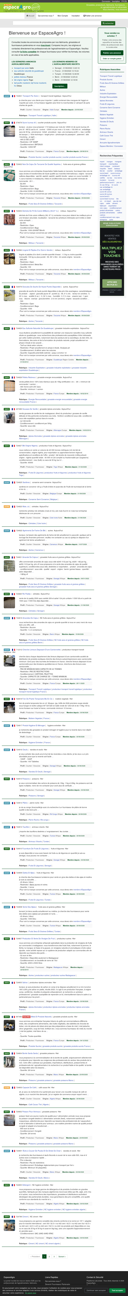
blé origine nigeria (21, 80)
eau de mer (117, 201)
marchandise (113, 164)
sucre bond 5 (104, 196)
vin (101, 201)
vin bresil (107, 201)
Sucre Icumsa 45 (29, 122)
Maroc (56, 1074)
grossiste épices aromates (53, 436)
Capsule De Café (29, 1087)
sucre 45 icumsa (106, 194)
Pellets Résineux (29, 377)
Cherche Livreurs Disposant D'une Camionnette (41, 649)
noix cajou (103, 208)
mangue (109, 161)
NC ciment (40, 1243)
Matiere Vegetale (35, 718)
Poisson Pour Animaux (31, 1111)
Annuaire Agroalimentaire (110, 142)
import (102, 161)
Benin (52, 634)
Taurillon (26, 827)
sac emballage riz (106, 187)
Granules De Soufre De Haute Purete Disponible (41, 286)
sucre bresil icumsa (107, 199)
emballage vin (105, 175)
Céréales (32, 523)
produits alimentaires (107, 212)
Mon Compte (63, 15)
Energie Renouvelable (38, 399)
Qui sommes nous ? (46, 15)
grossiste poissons (44, 1080)
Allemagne (57, 430)
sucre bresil (104, 173)
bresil (110, 168)
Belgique (53, 493)
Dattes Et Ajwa (28, 872)
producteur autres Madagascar (63, 975)
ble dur (102, 171)
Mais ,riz (26, 506)
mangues (118, 161)
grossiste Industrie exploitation (59, 367)
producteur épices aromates (54, 1007)
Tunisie (52, 836)
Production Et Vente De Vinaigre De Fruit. (38, 938)
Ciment (25, 1216)
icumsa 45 (116, 175)
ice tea (109, 178)
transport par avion (21, 68)
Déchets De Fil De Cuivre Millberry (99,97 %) (40, 211)
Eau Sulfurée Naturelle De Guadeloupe (37, 328)
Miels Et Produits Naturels (41, 1016)
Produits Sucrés (35, 157)
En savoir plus (30, 1293)
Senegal (57, 578)
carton (118, 210)
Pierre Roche (34, 819)
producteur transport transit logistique (67, 689)
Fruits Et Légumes (36, 472)
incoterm (103, 180)
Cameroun (53, 544)
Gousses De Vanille (30, 409)
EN (125, 1)
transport (103, 164)
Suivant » (62, 1256)
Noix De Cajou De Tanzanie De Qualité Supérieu (41, 164)
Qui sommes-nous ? (53, 1281)
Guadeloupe (58, 359)
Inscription (116, 1)
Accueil (31, 15)
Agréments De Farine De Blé (34, 530)
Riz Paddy (26, 594)
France (56, 151)
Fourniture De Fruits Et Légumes (35, 848)
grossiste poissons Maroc (63, 1080)
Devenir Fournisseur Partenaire (57, 1284)
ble (117, 199)
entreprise (103, 219)
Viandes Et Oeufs (36, 771)
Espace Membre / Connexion (111, 146)
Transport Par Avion (30, 96)
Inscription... (59, 86)
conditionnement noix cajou (110, 217)
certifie (102, 178)
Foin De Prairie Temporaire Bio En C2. (37, 698)
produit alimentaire (106, 210)
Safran (25, 982)
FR (123, 1)
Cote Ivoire (54, 517)
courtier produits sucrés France (75, 157)
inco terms (118, 178)
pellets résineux (20, 77)
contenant (116, 166)
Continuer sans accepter (96, 1290)
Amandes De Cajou (30, 618)
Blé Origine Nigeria (29, 445)
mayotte (103, 168)
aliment (115, 203)
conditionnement (116, 208)
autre (111, 219)
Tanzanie (57, 198)
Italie (51, 109)
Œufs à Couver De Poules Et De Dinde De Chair (42, 1150)
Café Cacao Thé (35, 1104)
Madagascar (58, 967)
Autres (31, 321)
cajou (102, 203)
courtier (109, 171)
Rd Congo (53, 814)
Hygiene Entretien (36, 742)
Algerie (52, 1098)
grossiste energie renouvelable (60, 399)
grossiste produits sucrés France (77, 1046)
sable (108, 203)
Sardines (26, 482)
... (34, 105)
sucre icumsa (115, 173)
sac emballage (105, 189)
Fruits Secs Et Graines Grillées (41, 203)
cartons (102, 215)
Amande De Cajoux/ (30, 557)
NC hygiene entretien (52, 1209)
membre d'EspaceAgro (82, 193)
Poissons (26, 778)
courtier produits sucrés (52, 157)
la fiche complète (28, 51)
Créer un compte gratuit (112, 58)
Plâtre (25, 802)
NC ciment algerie (53, 1243)
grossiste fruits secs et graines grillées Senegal (37, 586)
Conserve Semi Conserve (39, 499)
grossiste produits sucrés (52, 1046)
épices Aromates (35, 436)
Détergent (26, 1185)
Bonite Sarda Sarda (30, 1053)
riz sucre (115, 185)
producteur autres (42, 975)
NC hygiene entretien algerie (73, 1209)
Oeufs (25, 749)
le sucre (111, 180)
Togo (55, 467)
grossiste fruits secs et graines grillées (69, 584)
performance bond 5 (107, 182)
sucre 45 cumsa (106, 192)
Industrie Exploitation (37, 367)
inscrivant (45, 45)
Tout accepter (117, 1290)
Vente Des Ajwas (29, 907)
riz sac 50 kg (104, 185)
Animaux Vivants (35, 841)
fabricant (103, 206)
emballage (118, 171)
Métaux (32, 243)
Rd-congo (44, 819)
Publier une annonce (93, 15)
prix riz (119, 182)
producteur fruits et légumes (56, 472)
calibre (119, 212)
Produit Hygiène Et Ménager (34, 725)
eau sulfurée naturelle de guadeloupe (29, 71)
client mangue (105, 166)
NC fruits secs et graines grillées (67, 640)
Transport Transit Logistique (40, 115)
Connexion (106, 1)
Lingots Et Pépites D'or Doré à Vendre (37, 250)
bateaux (117, 168)
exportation (112, 206)
